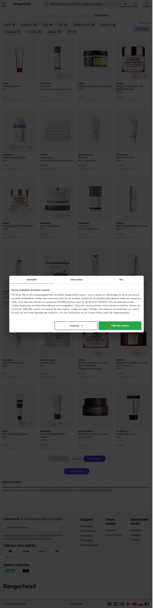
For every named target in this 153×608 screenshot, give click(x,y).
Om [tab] (121, 279)
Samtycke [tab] (32, 279)
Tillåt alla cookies (120, 325)
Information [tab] (76, 279)
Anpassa (74, 325)
